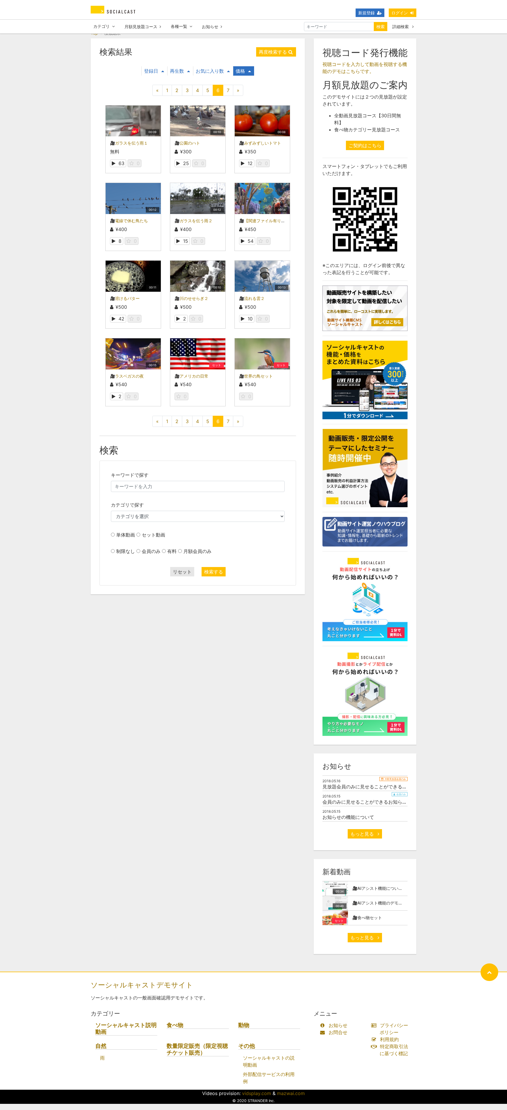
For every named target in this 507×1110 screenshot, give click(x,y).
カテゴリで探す (127, 505)
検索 (380, 26)
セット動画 (153, 535)
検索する (213, 572)
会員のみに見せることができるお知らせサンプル (374, 802)
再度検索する (273, 52)
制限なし (125, 551)
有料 (172, 551)
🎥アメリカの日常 (191, 376)
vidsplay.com (256, 1093)
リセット (182, 572)
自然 (101, 1046)
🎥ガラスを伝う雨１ (129, 142)
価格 (240, 71)
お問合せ (338, 1032)
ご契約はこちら (365, 145)
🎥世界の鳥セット (256, 376)
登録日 (151, 71)
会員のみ (151, 551)
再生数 (177, 71)
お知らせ (210, 26)
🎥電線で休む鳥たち (129, 220)
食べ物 (175, 1025)
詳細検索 (401, 26)
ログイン (399, 12)
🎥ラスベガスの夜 (127, 376)
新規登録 (366, 12)
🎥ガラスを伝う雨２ (193, 220)
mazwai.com (291, 1093)
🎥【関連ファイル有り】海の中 (268, 220)
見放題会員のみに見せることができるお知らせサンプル (381, 787)
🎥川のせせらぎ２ (191, 298)
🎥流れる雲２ (252, 298)
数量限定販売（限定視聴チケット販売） (197, 1049)
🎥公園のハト (187, 142)
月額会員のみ (197, 551)
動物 (243, 1025)
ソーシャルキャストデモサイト (142, 985)
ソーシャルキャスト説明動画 (126, 1028)
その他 (246, 1046)
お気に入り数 (210, 71)
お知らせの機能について (348, 817)
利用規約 (389, 1039)
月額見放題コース (140, 26)
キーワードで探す (129, 475)
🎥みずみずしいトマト (260, 142)
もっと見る (362, 834)
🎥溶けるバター (125, 298)
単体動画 (125, 535)
